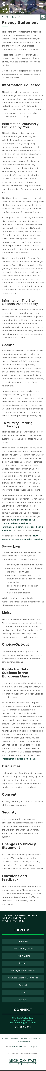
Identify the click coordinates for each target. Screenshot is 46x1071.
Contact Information (10, 1039)
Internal (23, 1000)
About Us (23, 941)
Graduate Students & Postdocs (23, 978)
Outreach (23, 985)
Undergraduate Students (23, 971)
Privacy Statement (36, 1039)
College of (20, 916)
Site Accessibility (23, 1042)
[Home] (3, 17)
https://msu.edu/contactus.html (19, 759)
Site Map (23, 1039)
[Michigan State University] (23, 1063)
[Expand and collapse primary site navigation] (41, 4)
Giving (23, 992)
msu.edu (29, 1047)
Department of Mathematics (15, 10)
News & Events (23, 956)
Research (23, 963)
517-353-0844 (23, 1027)
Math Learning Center (23, 949)
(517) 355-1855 (17, 1047)
